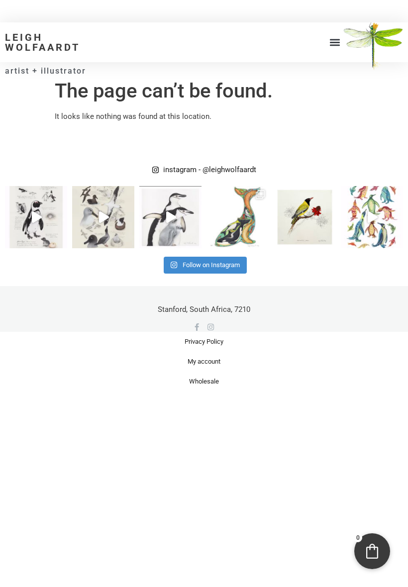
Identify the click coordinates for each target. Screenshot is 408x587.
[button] (335, 42)
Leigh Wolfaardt (42, 42)
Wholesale (204, 381)
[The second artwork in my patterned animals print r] (372, 217)
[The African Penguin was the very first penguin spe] (36, 217)
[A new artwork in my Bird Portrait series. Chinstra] (170, 217)
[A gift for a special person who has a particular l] (305, 217)
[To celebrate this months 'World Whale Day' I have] (237, 217)
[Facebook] (197, 327)
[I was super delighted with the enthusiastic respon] (103, 217)
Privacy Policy (204, 341)
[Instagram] (210, 327)
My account (204, 361)
